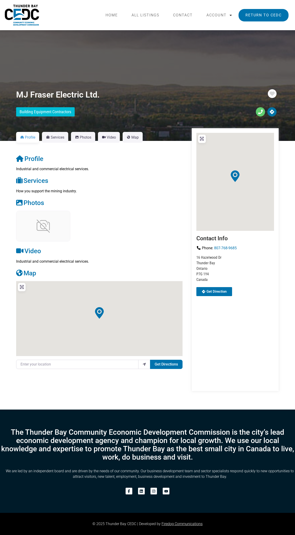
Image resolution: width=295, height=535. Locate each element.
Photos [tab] (85, 137)
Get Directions (166, 364)
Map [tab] (135, 137)
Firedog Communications (182, 524)
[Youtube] (166, 491)
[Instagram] (153, 491)
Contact (183, 15)
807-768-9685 (225, 248)
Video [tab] (111, 137)
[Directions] (272, 111)
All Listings (145, 15)
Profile (33, 159)
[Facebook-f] (129, 491)
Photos (34, 203)
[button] (99, 313)
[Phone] (260, 111)
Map (30, 273)
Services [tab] (57, 137)
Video (32, 251)
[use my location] (144, 364)
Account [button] (216, 15)
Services (36, 180)
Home (112, 15)
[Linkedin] (141, 491)
